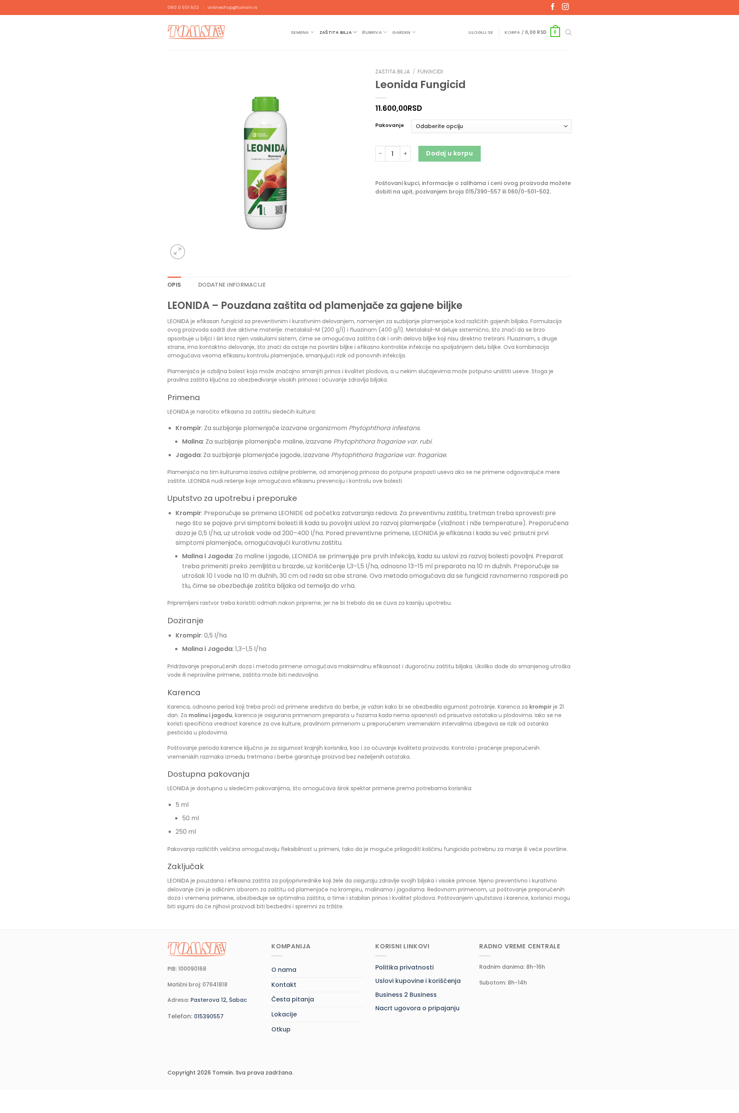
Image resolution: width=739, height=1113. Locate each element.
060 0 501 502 (183, 7)
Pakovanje (389, 125)
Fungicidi (430, 71)
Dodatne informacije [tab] (232, 285)
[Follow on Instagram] (565, 7)
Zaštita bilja (335, 32)
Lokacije (284, 1014)
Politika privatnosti (404, 967)
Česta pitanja (292, 999)
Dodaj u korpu (449, 153)
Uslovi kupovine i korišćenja (418, 980)
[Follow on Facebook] (552, 7)
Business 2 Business (406, 994)
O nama (283, 969)
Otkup (281, 1029)
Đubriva (372, 32)
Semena (300, 32)
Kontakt (283, 984)
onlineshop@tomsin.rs (232, 7)
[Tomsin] (197, 32)
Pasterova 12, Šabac (219, 1000)
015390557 (209, 1016)
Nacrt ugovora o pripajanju (417, 1008)
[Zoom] (177, 251)
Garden (401, 32)
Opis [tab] (174, 285)
